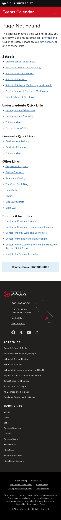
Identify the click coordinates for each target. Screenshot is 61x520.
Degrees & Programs (16, 166)
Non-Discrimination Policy (21, 484)
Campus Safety (11, 439)
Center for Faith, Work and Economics (26, 232)
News (6, 417)
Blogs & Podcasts (14, 201)
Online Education (14, 172)
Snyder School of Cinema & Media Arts (26, 91)
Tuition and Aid (13, 122)
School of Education (16, 79)
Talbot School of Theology (19, 97)
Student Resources (13, 455)
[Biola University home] (30, 294)
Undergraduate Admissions (20, 110)
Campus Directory (12, 428)
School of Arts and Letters (19, 73)
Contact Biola (17, 318)
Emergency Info (42, 489)
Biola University (20, 3)
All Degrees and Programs (16, 392)
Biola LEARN (12, 207)
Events (7, 412)
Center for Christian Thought (21, 221)
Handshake (11, 190)
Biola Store (9, 450)
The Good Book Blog (16, 184)
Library (9, 196)
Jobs (6, 422)
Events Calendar (18, 12)
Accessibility (36, 480)
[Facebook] (13, 332)
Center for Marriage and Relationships (26, 238)
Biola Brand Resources (15, 461)
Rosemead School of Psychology (23, 67)
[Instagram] (36, 332)
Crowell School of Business (20, 61)
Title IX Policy (42, 484)
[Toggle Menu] (55, 12)
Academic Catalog (15, 178)
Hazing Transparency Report (20, 489)
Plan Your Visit (18, 323)
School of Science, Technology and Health (28, 85)
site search (46, 42)
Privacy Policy (21, 480)
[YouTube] (29, 332)
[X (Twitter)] (21, 332)
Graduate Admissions (17, 141)
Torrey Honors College (17, 128)
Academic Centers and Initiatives (19, 397)
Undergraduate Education (19, 116)
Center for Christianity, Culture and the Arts (29, 227)
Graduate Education (16, 147)
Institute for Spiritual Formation (22, 254)
